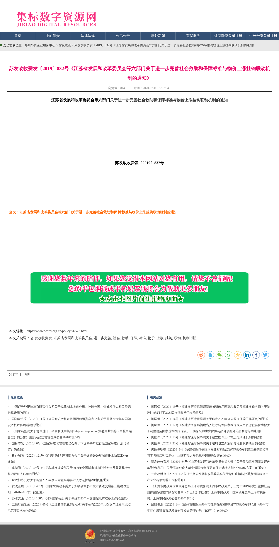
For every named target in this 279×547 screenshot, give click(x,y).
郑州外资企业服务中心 (40, 45)
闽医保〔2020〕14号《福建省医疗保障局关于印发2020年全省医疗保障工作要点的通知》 (210, 419)
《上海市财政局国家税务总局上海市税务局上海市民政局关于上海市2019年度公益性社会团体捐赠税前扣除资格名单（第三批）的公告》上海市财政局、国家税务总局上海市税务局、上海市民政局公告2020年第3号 (208, 492)
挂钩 (168, 338)
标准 (142, 338)
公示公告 (123, 36)
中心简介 (53, 36)
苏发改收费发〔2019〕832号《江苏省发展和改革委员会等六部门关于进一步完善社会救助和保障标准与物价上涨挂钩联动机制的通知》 (165, 45)
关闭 (27, 374)
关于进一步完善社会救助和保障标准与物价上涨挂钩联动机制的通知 (169, 100)
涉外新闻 (158, 36)
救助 (125, 338)
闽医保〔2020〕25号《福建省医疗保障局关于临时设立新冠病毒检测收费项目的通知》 (209, 443)
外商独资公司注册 (228, 36)
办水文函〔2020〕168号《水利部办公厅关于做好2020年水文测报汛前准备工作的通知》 (70, 498)
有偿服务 (193, 36)
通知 (194, 338)
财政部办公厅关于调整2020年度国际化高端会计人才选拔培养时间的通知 (60, 480)
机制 (186, 338)
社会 (116, 338)
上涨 (160, 338)
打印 (15, 374)
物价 (151, 338)
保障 (133, 338)
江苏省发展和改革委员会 (73, 338)
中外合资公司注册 (263, 36)
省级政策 (65, 45)
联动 (177, 338)
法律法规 (88, 36)
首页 (17, 36)
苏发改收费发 (41, 338)
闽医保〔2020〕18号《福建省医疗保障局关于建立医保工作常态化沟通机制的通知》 (207, 437)
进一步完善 (102, 338)
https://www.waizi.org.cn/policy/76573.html (57, 331)
